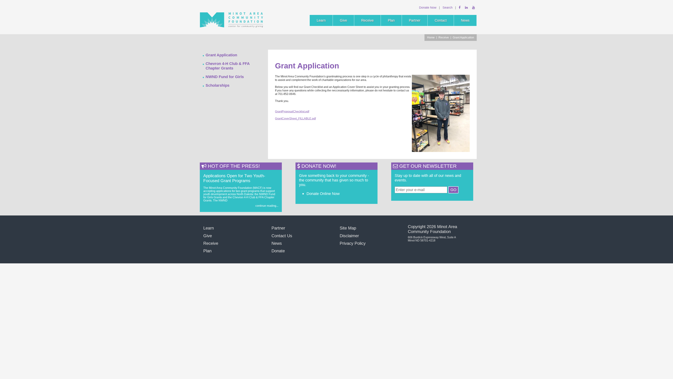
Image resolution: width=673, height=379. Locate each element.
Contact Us (281, 235)
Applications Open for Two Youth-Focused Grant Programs (234, 178)
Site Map (348, 228)
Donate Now (427, 7)
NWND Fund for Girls (225, 77)
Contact (441, 20)
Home (431, 37)
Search (448, 7)
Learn (321, 20)
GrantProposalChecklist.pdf (292, 111)
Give (343, 20)
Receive (367, 20)
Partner (414, 20)
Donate (278, 250)
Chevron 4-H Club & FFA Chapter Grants (228, 65)
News (465, 20)
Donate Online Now (323, 193)
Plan (391, 20)
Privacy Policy (353, 243)
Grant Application (463, 37)
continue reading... (266, 205)
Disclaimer (349, 235)
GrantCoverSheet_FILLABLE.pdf (295, 118)
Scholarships (217, 85)
